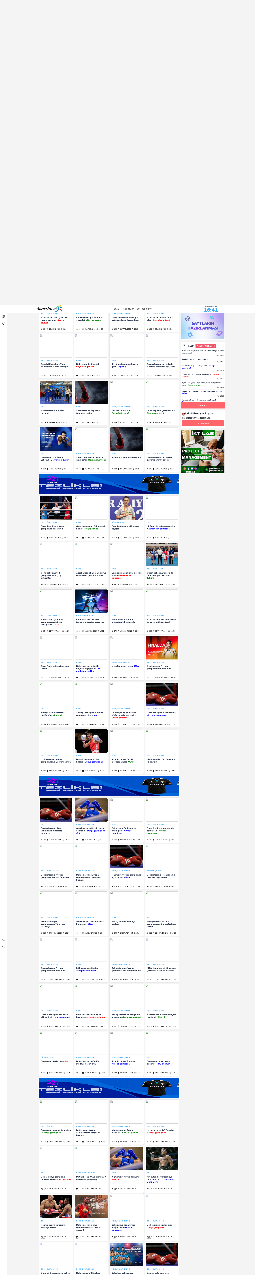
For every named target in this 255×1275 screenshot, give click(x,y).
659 (44, 1191)
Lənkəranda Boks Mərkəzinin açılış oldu (126, 623)
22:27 (138, 233)
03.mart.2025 (124, 936)
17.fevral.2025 (55, 1029)
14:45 (222, 57)
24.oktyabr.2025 (91, 71)
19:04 (173, 1238)
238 (115, 1191)
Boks (93, 1269)
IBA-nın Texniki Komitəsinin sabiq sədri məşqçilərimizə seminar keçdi (90, 1182)
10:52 (135, 889)
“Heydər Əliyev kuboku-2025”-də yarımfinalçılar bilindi (88, 718)
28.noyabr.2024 (161, 1191)
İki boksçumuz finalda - (88, 60)
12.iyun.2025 (124, 634)
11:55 (138, 117)
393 (115, 24)
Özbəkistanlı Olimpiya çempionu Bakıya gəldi (52, 879)
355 (150, 1191)
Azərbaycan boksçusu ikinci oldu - (55, 461)
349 (115, 1145)
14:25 (173, 71)
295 (79, 117)
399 (115, 280)
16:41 (211, 5)
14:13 (172, 1145)
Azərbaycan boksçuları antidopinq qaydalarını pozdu (127, 670)
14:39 (138, 164)
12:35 (222, 83)
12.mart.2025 (54, 889)
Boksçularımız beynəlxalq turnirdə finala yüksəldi (125, 972)
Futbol (65, 1269)
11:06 (100, 889)
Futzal (103, 1269)
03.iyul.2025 (160, 587)
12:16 (173, 233)
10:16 (63, 727)
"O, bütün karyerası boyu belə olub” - (160, 270)
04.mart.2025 (89, 936)
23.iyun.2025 (54, 634)
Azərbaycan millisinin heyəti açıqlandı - (161, 107)
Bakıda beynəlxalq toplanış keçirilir (125, 717)
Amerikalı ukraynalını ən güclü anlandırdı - (53, 532)
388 (150, 681)
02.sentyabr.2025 (56, 424)
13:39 (222, 66)
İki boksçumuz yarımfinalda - (126, 577)
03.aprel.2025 (125, 774)
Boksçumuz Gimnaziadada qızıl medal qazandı (125, 1227)
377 (115, 541)
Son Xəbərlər (144, 4)
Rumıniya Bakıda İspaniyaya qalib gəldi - (200, 96)
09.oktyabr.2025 (91, 164)
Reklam (208, 1269)
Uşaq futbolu (117, 1269)
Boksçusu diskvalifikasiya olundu (54, 763)
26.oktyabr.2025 (162, 24)
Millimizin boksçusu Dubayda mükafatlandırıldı (126, 1181)
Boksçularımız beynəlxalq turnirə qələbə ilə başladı (160, 832)
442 (115, 424)
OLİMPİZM (41, 1269)
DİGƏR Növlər (134, 1269)
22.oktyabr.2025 (162, 71)
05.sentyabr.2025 (91, 376)
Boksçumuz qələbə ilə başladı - (56, 222)
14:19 (134, 541)
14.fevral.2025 (90, 1029)
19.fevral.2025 (161, 983)
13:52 (67, 117)
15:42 (138, 1238)
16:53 (134, 681)
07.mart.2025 (160, 889)
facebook (112, 1261)
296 (150, 117)
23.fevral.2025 (90, 983)
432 (115, 727)
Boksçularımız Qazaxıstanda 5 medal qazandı (161, 670)
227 (44, 24)
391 (150, 774)
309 (44, 983)
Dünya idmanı (165, 1269)
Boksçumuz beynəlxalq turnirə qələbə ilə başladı (88, 925)
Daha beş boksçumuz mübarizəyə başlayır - (126, 367)
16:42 (101, 1029)
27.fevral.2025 (161, 936)
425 (150, 328)
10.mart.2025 (124, 889)
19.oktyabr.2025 (91, 117)
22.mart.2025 (160, 774)
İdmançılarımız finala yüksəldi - (125, 222)
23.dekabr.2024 (161, 1145)
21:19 (99, 541)
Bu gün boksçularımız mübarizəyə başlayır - (161, 367)
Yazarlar (196, 1269)
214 (150, 634)
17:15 (66, 1191)
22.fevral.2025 (125, 983)
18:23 (100, 774)
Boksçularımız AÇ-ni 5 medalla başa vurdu (87, 153)
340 (44, 1145)
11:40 (172, 983)
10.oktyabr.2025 (56, 164)
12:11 (67, 71)
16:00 (102, 24)
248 (44, 328)
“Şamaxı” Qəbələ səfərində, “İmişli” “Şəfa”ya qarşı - (201, 79)
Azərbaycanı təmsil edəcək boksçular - (90, 14)
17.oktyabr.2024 (162, 1238)
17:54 (67, 164)
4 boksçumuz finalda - (126, 530)
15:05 (222, 51)
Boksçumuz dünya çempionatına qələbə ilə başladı (88, 880)
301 (115, 936)
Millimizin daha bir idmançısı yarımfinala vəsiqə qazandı (161, 60)
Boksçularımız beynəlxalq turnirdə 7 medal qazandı (54, 670)
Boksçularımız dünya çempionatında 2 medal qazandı (88, 319)
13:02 (137, 1191)
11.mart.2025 (89, 889)
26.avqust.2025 (125, 424)
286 (79, 233)
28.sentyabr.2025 (91, 280)
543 (150, 376)
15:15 (173, 164)
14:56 (138, 71)
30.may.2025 (160, 681)
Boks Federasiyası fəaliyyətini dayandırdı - (159, 1182)
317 (150, 727)
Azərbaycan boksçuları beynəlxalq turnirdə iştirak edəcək (89, 463)
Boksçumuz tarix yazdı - (54, 152)
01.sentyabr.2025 (91, 424)
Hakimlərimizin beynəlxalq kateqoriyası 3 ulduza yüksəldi (160, 718)
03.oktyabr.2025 (91, 233)
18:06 (134, 727)
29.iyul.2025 (89, 472)
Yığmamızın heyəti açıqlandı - (126, 269)
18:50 (138, 24)
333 (79, 1029)
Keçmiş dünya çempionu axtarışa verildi (53, 317)
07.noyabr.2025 (55, 24)
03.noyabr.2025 (90, 24)
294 (79, 634)
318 (44, 587)
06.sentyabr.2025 (56, 376)
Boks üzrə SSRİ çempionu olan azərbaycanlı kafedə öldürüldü (54, 834)
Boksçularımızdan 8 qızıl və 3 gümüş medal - (91, 765)
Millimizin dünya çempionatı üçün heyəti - (55, 413)
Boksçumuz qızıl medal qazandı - (158, 153)
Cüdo (84, 1269)
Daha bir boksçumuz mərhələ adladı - (56, 365)
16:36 (134, 634)
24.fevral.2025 (55, 983)
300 (150, 233)
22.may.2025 (54, 727)
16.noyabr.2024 (55, 1238)
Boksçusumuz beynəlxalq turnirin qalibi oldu (160, 623)
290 (115, 587)
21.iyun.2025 (89, 634)
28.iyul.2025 (160, 472)
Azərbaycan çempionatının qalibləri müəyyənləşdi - (54, 1182)
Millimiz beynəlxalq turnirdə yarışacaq (55, 623)
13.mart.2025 (160, 843)
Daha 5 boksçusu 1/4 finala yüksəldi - (55, 107)
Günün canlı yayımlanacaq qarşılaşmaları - (202, 87)
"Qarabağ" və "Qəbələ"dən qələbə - (200, 70)
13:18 (101, 983)
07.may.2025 (124, 727)
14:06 (64, 681)
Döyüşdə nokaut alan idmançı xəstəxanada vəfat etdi (91, 1134)
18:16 (172, 424)
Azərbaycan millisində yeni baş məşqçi (54, 1019)
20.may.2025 (89, 727)
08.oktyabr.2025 (126, 164)
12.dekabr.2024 (90, 1191)
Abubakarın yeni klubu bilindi (195, 54)
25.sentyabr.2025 (126, 280)
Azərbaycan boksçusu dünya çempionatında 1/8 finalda (126, 879)
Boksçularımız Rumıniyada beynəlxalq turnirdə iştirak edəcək (89, 1020)
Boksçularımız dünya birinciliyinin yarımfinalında (90, 1227)
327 (115, 1238)
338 (79, 727)
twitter (129, 1261)
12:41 (134, 472)
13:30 (173, 24)
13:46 (136, 774)
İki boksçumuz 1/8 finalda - (160, 222)
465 (44, 843)
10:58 (172, 936)
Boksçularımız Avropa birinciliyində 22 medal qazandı (158, 463)
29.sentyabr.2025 (56, 280)
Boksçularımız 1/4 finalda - (160, 925)
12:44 (173, 1191)
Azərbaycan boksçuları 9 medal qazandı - (55, 974)
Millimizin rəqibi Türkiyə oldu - (198, 62)
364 (44, 774)
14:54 (137, 1029)
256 (79, 541)
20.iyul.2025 (54, 541)
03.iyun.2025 (124, 681)
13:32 (222, 74)
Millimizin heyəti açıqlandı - (161, 879)
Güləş (75, 1269)
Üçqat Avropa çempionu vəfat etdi (88, 413)
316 (44, 117)
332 (150, 843)
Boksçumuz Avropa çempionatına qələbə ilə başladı (88, 224)
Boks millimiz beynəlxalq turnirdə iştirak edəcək (89, 670)
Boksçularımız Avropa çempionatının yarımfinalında (126, 60)
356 (79, 1238)
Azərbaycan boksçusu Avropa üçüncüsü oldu (158, 1227)
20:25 (169, 587)
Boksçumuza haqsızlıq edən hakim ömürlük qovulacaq (161, 413)
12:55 (65, 843)
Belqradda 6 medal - (125, 1017)
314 (79, 681)
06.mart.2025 (54, 936)
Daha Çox (204, 101)
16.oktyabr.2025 (162, 117)
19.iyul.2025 (89, 541)
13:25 (66, 1029)
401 (79, 774)
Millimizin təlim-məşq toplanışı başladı (52, 1134)
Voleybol (53, 1269)
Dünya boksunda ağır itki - (160, 765)
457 (44, 376)
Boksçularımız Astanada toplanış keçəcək (88, 623)
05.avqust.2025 (161, 424)
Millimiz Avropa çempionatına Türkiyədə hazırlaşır (53, 15)
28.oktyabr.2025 (126, 24)
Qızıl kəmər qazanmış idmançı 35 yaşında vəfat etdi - (127, 1136)
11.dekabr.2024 (125, 1191)
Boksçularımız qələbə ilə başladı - (90, 107)
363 (115, 71)
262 (115, 472)
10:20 (222, 91)
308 (115, 328)
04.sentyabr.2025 (162, 376)
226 (44, 280)
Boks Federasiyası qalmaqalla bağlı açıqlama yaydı (125, 463)
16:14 (64, 634)
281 (115, 117)
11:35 (66, 983)
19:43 (99, 472)
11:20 (169, 472)
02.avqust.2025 (55, 472)
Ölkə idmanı (149, 1269)
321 (79, 936)
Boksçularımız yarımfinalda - (161, 972)
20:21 (103, 164)
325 (115, 889)
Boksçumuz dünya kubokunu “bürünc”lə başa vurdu (90, 577)
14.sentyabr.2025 (162, 280)
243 (44, 164)
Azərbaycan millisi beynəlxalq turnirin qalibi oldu (54, 718)
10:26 (134, 587)
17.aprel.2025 (160, 727)
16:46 (99, 681)
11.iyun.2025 (160, 634)
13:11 (67, 233)
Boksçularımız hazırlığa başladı (123, 14)
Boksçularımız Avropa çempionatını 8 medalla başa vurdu (161, 15)
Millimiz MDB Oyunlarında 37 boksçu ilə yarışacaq (91, 269)
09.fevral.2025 (125, 1029)
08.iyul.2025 (54, 587)
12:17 (63, 541)
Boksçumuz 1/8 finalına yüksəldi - (90, 365)
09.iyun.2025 (54, 681)
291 (115, 843)
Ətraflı (205, 119)
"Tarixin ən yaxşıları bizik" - (90, 530)
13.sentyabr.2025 (91, 328)
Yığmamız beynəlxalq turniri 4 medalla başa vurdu (126, 925)
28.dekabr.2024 (125, 1145)
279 (79, 424)
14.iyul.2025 (124, 541)
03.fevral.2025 (161, 1029)
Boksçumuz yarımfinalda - (54, 925)
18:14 (67, 24)
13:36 (173, 117)
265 (150, 164)
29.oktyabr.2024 (126, 1238)
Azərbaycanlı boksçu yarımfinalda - (124, 834)
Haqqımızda (128, 4)
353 (115, 774)
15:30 (171, 843)
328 (150, 24)
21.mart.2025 (54, 843)
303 (44, 727)
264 (79, 164)
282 (44, 634)
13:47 (65, 936)
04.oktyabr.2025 (162, 164)
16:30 (170, 634)
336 (150, 280)
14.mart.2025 (89, 843)
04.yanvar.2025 (90, 1145)
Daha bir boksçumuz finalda (90, 971)
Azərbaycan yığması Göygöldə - (86, 832)
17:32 (63, 587)
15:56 (67, 1238)
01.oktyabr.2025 (162, 233)
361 (79, 889)
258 (115, 233)
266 (115, 1029)
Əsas (116, 4)
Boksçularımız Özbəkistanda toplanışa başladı (161, 577)
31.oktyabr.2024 (91, 1238)
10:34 (103, 1238)
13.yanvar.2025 (55, 1145)
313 (44, 424)
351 (79, 472)
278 (115, 164)
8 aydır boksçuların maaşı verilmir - (124, 413)
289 (44, 472)
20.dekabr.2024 (55, 1191)
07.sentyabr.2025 (162, 328)
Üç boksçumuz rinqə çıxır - (160, 317)
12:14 (103, 233)
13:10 (99, 727)
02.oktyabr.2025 (126, 233)
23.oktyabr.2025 (126, 71)
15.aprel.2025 (89, 774)
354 (79, 1145)
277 (79, 71)
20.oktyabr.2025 (56, 117)
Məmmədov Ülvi (193, 1272)
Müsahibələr (181, 1269)
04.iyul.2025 (124, 587)
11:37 (135, 936)
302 (44, 71)
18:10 (66, 472)
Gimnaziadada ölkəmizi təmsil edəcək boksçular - (125, 765)
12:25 (171, 774)
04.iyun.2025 (89, 681)
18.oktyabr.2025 (126, 117)
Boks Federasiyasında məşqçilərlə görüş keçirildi (54, 577)
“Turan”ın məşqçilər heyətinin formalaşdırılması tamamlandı (203, 47)
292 (150, 71)
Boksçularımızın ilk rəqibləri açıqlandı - (126, 107)
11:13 (103, 117)
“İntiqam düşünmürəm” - (53, 1227)
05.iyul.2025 (89, 587)
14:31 (137, 983)
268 (79, 280)
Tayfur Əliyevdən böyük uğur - (162, 1134)
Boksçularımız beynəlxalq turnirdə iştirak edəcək (160, 1019)
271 (44, 233)
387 (79, 24)
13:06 (135, 843)
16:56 (172, 1029)
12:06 (101, 1145)
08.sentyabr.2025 (126, 328)
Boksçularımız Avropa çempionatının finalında (53, 60)
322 (150, 1145)
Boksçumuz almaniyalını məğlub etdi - (124, 319)
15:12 (171, 727)
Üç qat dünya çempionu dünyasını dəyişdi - (56, 269)
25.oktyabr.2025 (56, 71)
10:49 (169, 541)
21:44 (137, 424)
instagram (145, 1261)
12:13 (103, 71)
